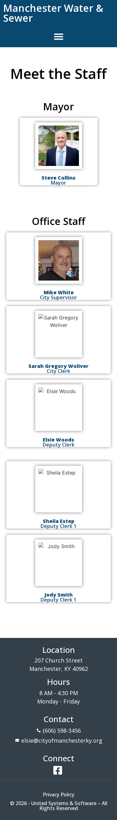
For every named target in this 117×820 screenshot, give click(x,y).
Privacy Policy (58, 794)
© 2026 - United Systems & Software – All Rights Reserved (58, 806)
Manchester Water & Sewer (53, 13)
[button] (58, 36)
